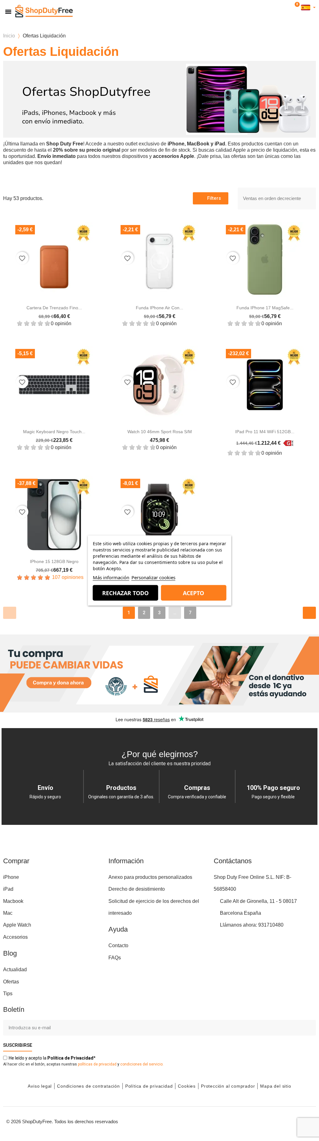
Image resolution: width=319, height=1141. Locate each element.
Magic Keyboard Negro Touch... (54, 431)
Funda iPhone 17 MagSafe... (264, 307)
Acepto (193, 593)
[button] (278, 8)
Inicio (9, 35)
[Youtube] (278, 1120)
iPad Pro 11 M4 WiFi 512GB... (264, 431)
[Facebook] (250, 1120)
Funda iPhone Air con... (159, 307)
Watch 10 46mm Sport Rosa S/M (159, 431)
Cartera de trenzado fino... (54, 307)
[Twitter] (292, 1120)
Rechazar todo (125, 593)
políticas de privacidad (97, 1064)
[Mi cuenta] (287, 8)
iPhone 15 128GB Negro (54, 561)
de (70, 1057)
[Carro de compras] (296, 7)
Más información (111, 577)
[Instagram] (264, 1120)
